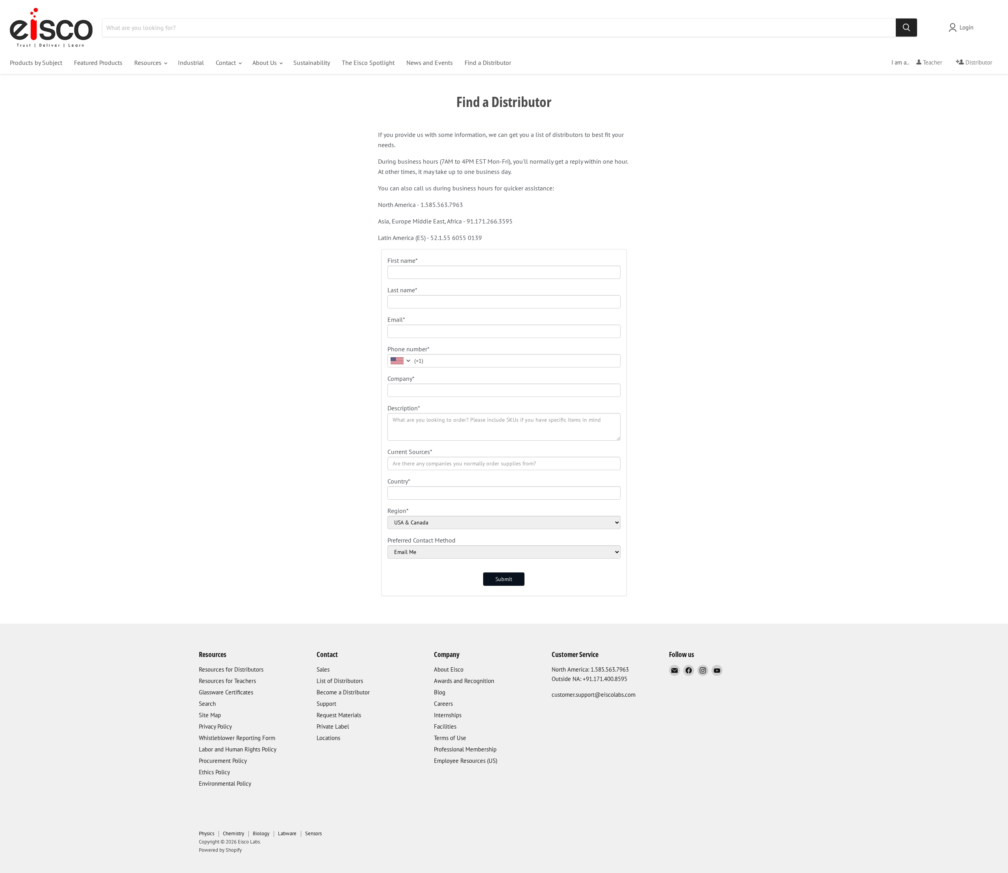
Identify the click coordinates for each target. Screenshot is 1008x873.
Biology (261, 833)
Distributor (978, 62)
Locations (328, 738)
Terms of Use (450, 738)
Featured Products (98, 62)
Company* (401, 378)
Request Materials (339, 715)
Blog (439, 692)
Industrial (191, 62)
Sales (323, 669)
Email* (396, 319)
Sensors (313, 833)
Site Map (210, 715)
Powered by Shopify (220, 850)
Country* (398, 481)
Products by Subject (36, 62)
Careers (443, 703)
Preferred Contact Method (421, 540)
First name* (402, 260)
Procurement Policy (223, 760)
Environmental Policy (225, 783)
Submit (503, 579)
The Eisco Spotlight (368, 62)
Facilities (445, 726)
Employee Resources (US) (465, 760)
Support (326, 703)
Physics (206, 833)
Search (207, 703)
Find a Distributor (488, 62)
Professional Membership (465, 749)
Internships (447, 715)
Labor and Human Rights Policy (237, 749)
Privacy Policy (215, 726)
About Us (265, 62)
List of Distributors (340, 681)
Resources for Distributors (231, 669)
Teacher (931, 62)
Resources (148, 62)
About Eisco (448, 669)
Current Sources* (409, 452)
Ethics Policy (214, 772)
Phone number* (408, 349)
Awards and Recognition (464, 681)
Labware (287, 833)
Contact (226, 62)
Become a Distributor (343, 692)
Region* (398, 511)
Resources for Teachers (227, 681)
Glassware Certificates (226, 692)
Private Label (333, 726)
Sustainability (311, 62)
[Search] (906, 27)
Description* (403, 408)
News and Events (429, 62)
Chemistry (233, 833)
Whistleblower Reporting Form (237, 738)
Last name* (402, 290)
